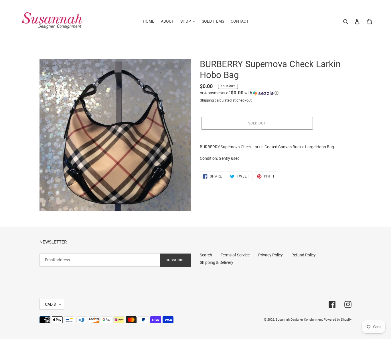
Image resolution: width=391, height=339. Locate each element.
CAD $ (50, 304)
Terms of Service (235, 255)
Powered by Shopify (337, 320)
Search (206, 255)
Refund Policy (303, 255)
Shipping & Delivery (216, 262)
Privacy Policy (270, 255)
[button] (239, 93)
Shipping (207, 100)
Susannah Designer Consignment (299, 320)
